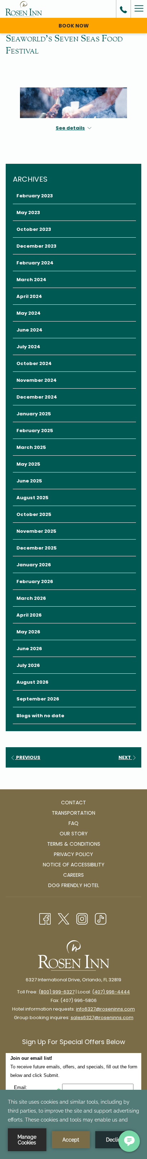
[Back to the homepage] (23, 9)
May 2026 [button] (28, 631)
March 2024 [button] (31, 279)
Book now (74, 25)
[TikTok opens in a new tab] (100, 918)
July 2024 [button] (28, 346)
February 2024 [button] (35, 262)
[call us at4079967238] (123, 9)
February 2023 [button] (34, 195)
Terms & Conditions (73, 843)
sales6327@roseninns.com (102, 1017)
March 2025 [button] (31, 447)
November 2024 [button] (36, 380)
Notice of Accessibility (74, 864)
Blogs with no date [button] (40, 715)
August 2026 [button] (32, 682)
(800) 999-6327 (57, 991)
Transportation (73, 812)
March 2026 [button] (31, 598)
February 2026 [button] (34, 581)
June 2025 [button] (29, 480)
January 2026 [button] (33, 564)
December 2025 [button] (36, 548)
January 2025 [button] (33, 413)
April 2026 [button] (29, 615)
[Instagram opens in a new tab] (82, 918)
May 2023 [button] (28, 212)
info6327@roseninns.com (105, 1009)
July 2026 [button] (28, 665)
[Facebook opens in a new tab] (45, 918)
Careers (73, 875)
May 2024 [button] (28, 313)
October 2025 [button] (33, 514)
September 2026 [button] (37, 698)
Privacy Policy (73, 854)
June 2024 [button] (29, 330)
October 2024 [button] (34, 363)
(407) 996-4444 (111, 991)
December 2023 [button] (36, 246)
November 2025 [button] (36, 531)
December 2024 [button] (36, 397)
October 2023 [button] (33, 229)
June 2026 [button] (29, 648)
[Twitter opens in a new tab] (63, 918)
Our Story (74, 833)
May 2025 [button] (28, 464)
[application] (73, 1124)
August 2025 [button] (32, 497)
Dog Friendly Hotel (73, 885)
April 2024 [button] (29, 296)
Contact (73, 802)
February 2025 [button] (34, 430)
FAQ (73, 823)
